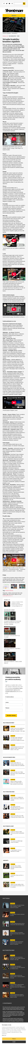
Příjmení (7, 708)
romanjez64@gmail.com (16, 606)
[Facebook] (4, 3)
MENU (14, 15)
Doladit (14, 1041)
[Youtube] (9, 3)
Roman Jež (5, 36)
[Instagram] (12, 3)
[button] (6, 586)
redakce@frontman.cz (7, 595)
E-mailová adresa (9, 697)
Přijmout (14, 1038)
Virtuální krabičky (9, 590)
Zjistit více (4, 1035)
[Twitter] (6, 3)
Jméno (7, 702)
